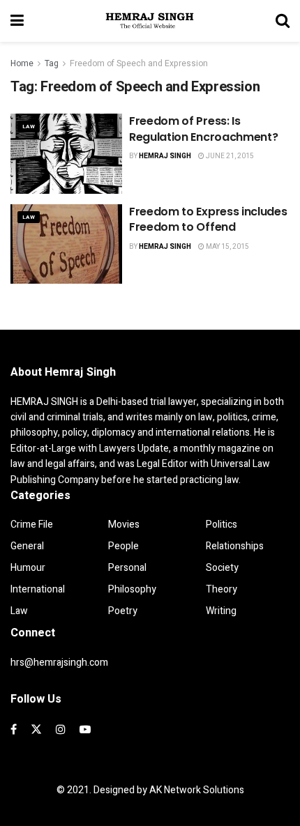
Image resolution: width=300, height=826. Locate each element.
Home (21, 63)
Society (222, 567)
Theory (221, 589)
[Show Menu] (17, 21)
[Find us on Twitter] (36, 729)
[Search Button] (283, 21)
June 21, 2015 (229, 156)
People (123, 546)
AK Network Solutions (196, 790)
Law (28, 126)
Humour (27, 567)
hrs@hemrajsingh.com (59, 662)
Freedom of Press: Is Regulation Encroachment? (203, 128)
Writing (221, 611)
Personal (127, 567)
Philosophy (132, 589)
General (27, 546)
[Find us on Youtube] (85, 729)
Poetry (122, 611)
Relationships (235, 546)
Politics (221, 524)
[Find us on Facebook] (13, 729)
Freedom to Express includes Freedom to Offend (208, 219)
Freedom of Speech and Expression (139, 63)
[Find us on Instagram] (61, 729)
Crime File (31, 524)
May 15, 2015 (226, 247)
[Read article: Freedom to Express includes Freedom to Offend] (66, 244)
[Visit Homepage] (150, 21)
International (37, 589)
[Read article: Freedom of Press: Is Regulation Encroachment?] (66, 153)
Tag (52, 63)
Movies (124, 524)
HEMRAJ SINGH (165, 156)
